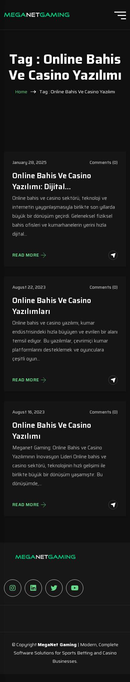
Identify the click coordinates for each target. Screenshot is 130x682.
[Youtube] (74, 588)
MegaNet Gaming (57, 644)
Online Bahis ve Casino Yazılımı (51, 431)
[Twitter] (54, 588)
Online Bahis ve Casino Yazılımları (51, 306)
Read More (25, 255)
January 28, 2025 (29, 162)
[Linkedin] (33, 588)
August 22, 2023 (29, 287)
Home (21, 91)
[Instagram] (12, 588)
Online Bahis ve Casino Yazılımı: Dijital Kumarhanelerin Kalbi (51, 181)
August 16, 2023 (28, 412)
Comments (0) (104, 162)
